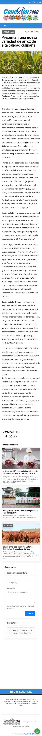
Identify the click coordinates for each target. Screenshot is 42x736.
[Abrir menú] (4, 25)
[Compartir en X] (10, 436)
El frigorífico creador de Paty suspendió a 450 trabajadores (20, 512)
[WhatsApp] (34, 2)
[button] (30, 2)
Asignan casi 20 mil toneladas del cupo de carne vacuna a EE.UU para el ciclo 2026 (20, 472)
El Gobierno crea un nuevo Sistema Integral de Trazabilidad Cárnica (17, 548)
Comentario (11, 588)
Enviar (30, 613)
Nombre (9, 579)
